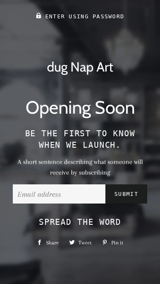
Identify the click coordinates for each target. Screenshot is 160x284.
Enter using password (82, 16)
